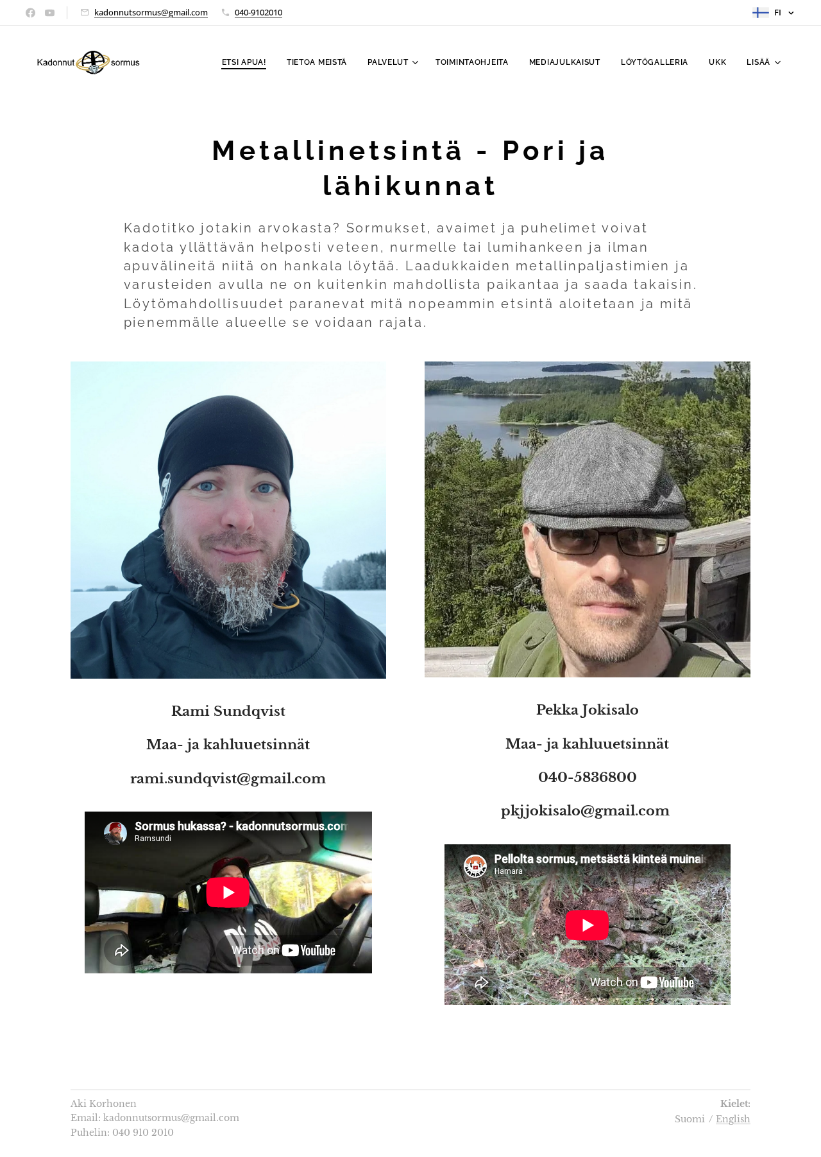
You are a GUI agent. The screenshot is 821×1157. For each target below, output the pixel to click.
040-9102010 (258, 12)
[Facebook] (30, 13)
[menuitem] (247, 62)
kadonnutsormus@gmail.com (151, 12)
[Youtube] (50, 13)
